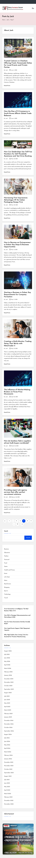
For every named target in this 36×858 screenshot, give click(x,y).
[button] (5, 521)
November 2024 (8, 724)
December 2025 (8, 678)
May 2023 (7, 786)
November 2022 (8, 804)
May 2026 (7, 661)
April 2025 (7, 706)
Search (6, 531)
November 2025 (8, 682)
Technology (7, 594)
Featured (6, 559)
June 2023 (7, 783)
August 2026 (8, 651)
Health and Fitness (9, 570)
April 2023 (7, 790)
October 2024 (8, 727)
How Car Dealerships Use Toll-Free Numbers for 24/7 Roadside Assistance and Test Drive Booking (18, 154)
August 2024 (8, 734)
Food (5, 563)
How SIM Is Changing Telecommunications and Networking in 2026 (17, 616)
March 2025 (7, 710)
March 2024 (7, 751)
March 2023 (7, 793)
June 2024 (7, 741)
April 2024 (7, 748)
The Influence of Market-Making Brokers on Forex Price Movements (17, 392)
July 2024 (7, 738)
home (5, 573)
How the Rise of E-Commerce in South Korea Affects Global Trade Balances (17, 113)
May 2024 (7, 745)
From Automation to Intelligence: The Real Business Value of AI (16, 609)
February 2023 (8, 797)
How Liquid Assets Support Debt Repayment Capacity (17, 629)
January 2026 (8, 675)
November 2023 (8, 765)
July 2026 (7, 654)
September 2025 (9, 689)
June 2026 (7, 658)
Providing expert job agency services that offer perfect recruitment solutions (15, 492)
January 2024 (8, 758)
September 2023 (9, 772)
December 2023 (8, 762)
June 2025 (7, 699)
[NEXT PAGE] (22, 524)
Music (5, 580)
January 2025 (8, 717)
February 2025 (8, 713)
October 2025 (8, 685)
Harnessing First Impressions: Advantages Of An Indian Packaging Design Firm (16, 200)
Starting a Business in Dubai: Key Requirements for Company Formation (17, 295)
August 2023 (8, 776)
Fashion (6, 556)
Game (5, 566)
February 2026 (8, 671)
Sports (6, 590)
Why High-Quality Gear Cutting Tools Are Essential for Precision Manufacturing (16, 635)
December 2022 (8, 800)
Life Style (7, 577)
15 (17, 524)
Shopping (6, 587)
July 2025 (7, 696)
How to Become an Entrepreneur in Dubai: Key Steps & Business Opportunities (17, 245)
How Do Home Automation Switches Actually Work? (17, 622)
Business (6, 549)
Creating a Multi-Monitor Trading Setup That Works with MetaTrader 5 (17, 344)
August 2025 (8, 692)
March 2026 (7, 668)
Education (7, 552)
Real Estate (7, 583)
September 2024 (9, 731)
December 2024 (8, 720)
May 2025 (7, 703)
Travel (6, 597)
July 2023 (7, 779)
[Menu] (33, 8)
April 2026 (7, 665)
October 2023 (8, 769)
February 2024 (8, 755)
